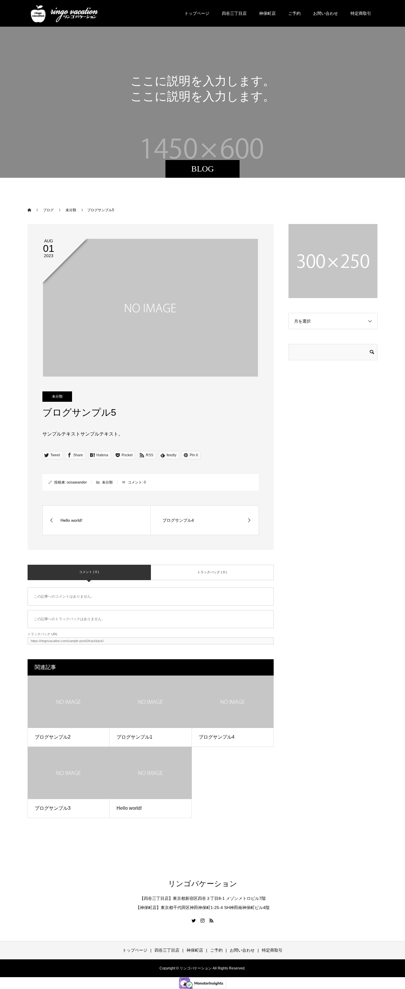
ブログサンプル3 (53, 808)
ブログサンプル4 (217, 737)
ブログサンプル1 (134, 737)
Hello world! (129, 808)
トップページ (196, 13)
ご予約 (294, 13)
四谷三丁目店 (234, 13)
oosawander (77, 482)
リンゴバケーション (202, 884)
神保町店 (267, 13)
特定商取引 (360, 13)
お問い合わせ (325, 13)
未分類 (57, 396)
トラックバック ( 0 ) (212, 572)
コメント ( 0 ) (89, 572)
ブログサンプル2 (53, 737)
